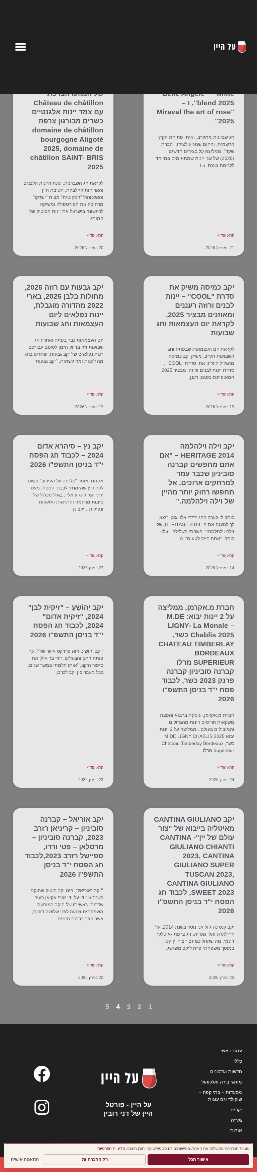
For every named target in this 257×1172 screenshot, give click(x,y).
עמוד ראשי (231, 1050)
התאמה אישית (25, 1159)
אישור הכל (198, 1159)
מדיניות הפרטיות (111, 1148)
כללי (238, 1061)
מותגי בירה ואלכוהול (221, 1082)
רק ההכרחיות (95, 1159)
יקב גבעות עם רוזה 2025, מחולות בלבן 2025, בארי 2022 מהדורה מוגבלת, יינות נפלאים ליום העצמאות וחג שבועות (63, 305)
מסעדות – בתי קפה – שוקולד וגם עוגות (220, 1096)
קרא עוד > (225, 235)
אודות (236, 1130)
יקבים (236, 1109)
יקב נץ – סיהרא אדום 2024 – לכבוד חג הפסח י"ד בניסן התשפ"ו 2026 (66, 455)
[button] (21, 47)
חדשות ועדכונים (226, 1071)
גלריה (236, 1120)
